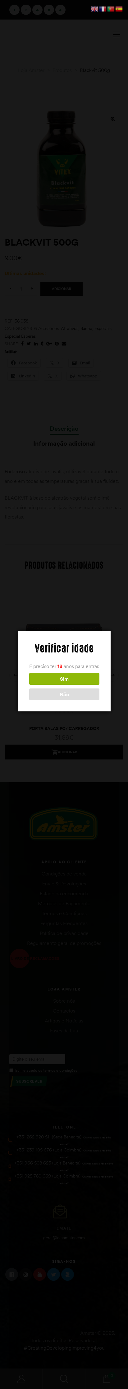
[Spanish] (119, 8)
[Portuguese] (111, 8)
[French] (103, 8)
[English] (95, 8)
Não (64, 694)
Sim (64, 679)
